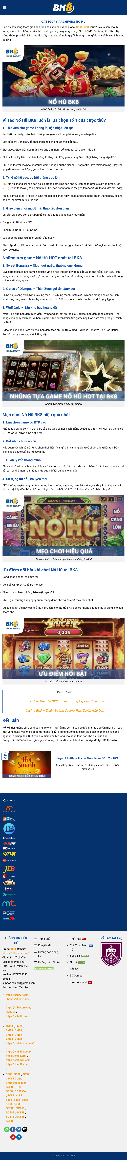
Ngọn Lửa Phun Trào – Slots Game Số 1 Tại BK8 (87, 758)
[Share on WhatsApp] (7, 1129)
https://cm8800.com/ (18, 1051)
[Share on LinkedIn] (19, 1137)
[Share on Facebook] (13, 1129)
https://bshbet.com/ (17, 995)
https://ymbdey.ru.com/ (20, 1043)
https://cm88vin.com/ (18, 1060)
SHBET (11, 1011)
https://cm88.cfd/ (16, 1055)
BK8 (4, 183)
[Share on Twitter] (18, 1129)
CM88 (9, 1026)
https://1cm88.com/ (17, 1064)
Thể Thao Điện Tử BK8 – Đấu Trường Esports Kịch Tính (65, 701)
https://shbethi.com (17, 1016)
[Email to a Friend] (24, 1129)
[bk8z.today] (63, 7)
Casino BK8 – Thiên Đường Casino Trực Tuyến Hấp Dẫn (64, 710)
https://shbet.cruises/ (18, 1007)
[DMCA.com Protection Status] (44, 968)
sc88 (19, 1095)
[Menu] (4, 7)
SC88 (9, 1074)
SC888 (10, 1108)
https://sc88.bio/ (16, 1082)
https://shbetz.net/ (18, 999)
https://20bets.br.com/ (15, 953)
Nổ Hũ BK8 (82, 27)
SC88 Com (14, 1078)
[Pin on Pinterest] (13, 1137)
